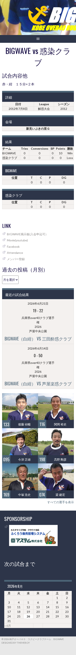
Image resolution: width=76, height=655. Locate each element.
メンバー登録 (16, 259)
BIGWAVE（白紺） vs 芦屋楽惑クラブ (38, 383)
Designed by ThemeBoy (15, 642)
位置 (15, 177)
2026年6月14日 (38, 348)
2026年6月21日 (38, 303)
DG (64, 177)
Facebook (13, 246)
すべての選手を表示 (60, 502)
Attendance (15, 252)
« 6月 (7, 625)
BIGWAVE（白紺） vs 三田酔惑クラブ (38, 338)
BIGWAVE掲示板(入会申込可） (27, 234)
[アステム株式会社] (33, 545)
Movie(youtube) (17, 240)
